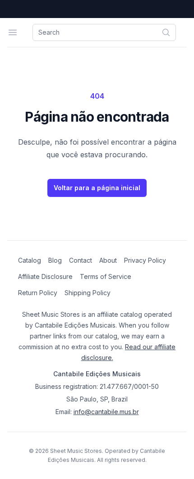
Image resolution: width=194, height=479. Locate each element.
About (108, 260)
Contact (80, 260)
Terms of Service (105, 276)
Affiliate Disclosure (45, 276)
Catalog (29, 260)
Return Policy (37, 293)
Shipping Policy (88, 293)
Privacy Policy (145, 260)
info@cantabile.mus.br (106, 411)
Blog (55, 260)
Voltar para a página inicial (97, 188)
